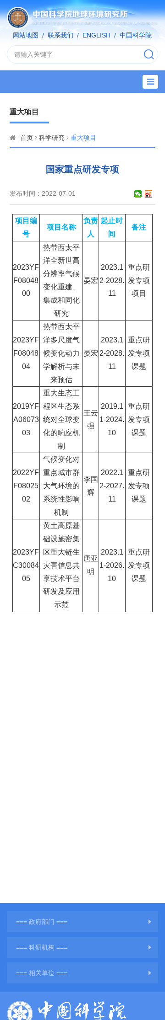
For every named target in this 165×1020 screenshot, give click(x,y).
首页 (26, 137)
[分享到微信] (138, 194)
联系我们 (60, 35)
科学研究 (52, 137)
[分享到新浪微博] (149, 194)
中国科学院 (136, 35)
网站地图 (25, 35)
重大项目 (83, 137)
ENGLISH (96, 35)
